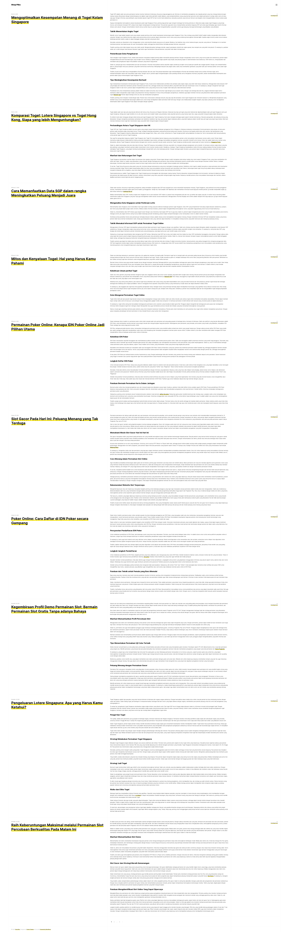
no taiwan (138, 795)
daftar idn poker (164, 394)
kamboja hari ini (127, 191)
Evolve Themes (30, 929)
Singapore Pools (216, 142)
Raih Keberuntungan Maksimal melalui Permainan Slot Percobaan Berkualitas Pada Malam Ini (57, 827)
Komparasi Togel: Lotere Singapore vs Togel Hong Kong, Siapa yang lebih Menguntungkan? (53, 117)
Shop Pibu (17, 929)
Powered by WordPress (45, 929)
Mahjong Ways (114, 447)
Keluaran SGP (168, 276)
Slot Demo (211, 876)
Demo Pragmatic (220, 649)
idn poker (146, 557)
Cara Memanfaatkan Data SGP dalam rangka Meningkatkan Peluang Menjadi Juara (48, 193)
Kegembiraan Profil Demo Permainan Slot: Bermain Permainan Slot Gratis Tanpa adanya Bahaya (54, 609)
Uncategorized (274, 15)
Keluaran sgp (117, 94)
